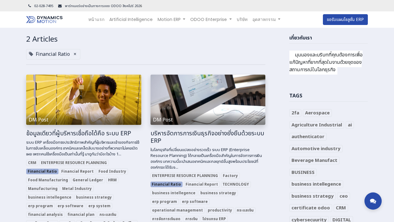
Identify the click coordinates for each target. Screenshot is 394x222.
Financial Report (77, 171)
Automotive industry (315, 148)
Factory (230, 176)
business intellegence (49, 197)
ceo (344, 196)
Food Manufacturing (48, 180)
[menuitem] (96, 19)
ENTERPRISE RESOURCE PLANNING (74, 163)
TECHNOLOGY (236, 184)
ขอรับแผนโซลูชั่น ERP (345, 19)
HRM (112, 180)
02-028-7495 (43, 6)
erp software (70, 206)
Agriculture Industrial (316, 125)
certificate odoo (310, 208)
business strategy (94, 197)
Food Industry (112, 171)
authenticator (307, 136)
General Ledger (88, 180)
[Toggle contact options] (373, 201)
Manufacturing (43, 188)
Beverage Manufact (314, 160)
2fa (295, 113)
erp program (40, 206)
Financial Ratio (42, 171)
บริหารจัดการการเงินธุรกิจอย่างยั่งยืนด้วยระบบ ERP (207, 137)
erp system (99, 206)
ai (350, 125)
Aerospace (317, 113)
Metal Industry (77, 188)
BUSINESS (303, 172)
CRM (32, 163)
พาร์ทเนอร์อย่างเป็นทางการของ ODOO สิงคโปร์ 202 (102, 6)
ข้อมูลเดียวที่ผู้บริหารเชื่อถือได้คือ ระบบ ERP (78, 133)
